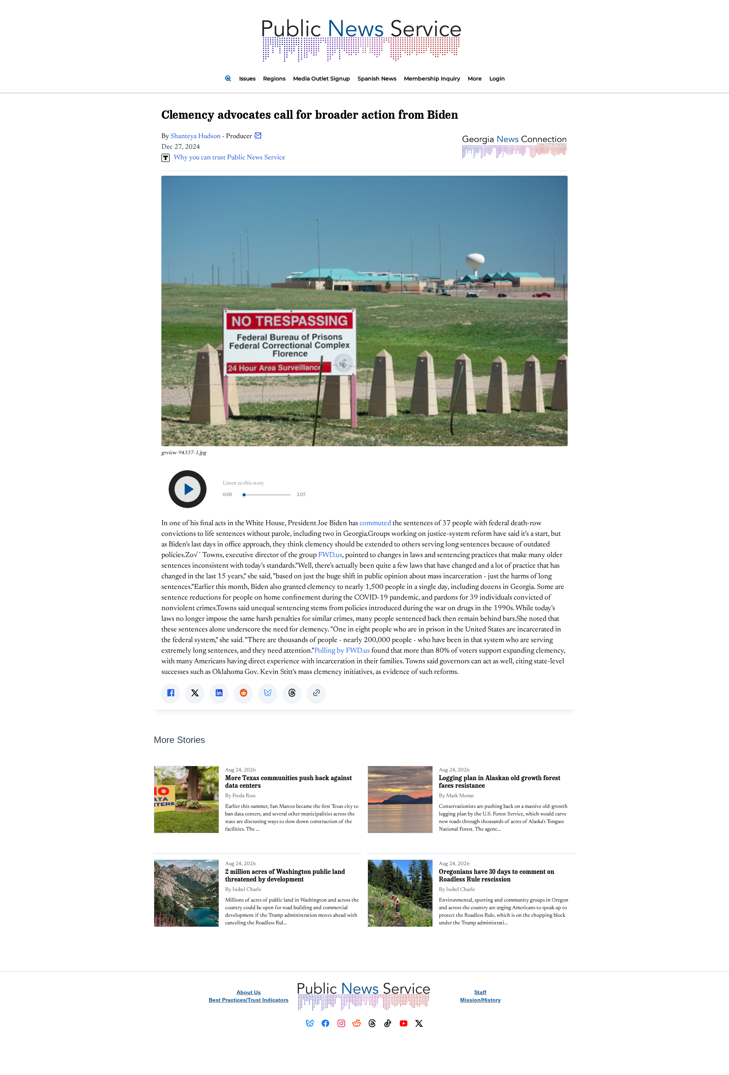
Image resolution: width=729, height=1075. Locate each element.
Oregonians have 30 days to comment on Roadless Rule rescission (496, 875)
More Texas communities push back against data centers (288, 781)
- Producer (212, 136)
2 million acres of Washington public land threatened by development (285, 875)
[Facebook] (325, 1023)
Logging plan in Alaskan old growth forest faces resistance (499, 781)
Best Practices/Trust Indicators (249, 1000)
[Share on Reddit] (243, 693)
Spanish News (377, 78)
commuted (375, 523)
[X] (419, 1023)
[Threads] (372, 1023)
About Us (249, 992)
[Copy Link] (316, 693)
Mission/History (480, 1000)
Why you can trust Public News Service (227, 157)
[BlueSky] (310, 1023)
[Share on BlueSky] (268, 693)
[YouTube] (403, 1023)
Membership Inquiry (432, 78)
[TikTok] (388, 1023)
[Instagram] (341, 1023)
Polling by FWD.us (342, 651)
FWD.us (330, 555)
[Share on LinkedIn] (219, 693)
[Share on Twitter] (195, 693)
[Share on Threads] (292, 693)
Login (497, 78)
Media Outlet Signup (321, 78)
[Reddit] (356, 1023)
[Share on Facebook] (170, 693)
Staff (480, 992)
